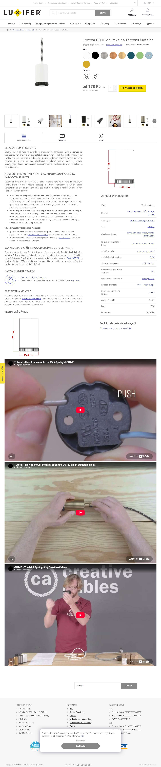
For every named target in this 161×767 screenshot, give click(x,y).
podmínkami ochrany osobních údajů (113, 692)
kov (152, 271)
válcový (151, 226)
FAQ (71, 709)
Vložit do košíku (134, 88)
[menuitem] (12, 24)
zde (82, 736)
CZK (149, 3)
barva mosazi (148, 243)
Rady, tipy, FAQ (99, 3)
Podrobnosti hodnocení (114, 45)
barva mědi (137, 243)
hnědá (144, 233)
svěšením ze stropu (145, 285)
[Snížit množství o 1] (115, 89)
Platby (72, 726)
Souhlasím (80, 746)
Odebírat (129, 686)
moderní (150, 251)
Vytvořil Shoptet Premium (147, 764)
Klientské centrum (77, 712)
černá (129, 233)
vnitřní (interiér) (148, 278)
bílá (134, 233)
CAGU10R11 (64, 237)
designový (141, 251)
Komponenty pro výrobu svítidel (117, 328)
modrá (151, 233)
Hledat (102, 13)
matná (151, 292)
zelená (146, 236)
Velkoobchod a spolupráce (80, 3)
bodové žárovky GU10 (38, 234)
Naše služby (113, 3)
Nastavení (80, 741)
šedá (139, 233)
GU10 (152, 257)
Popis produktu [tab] (23, 140)
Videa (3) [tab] (62, 140)
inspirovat (75, 280)
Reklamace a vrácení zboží (57, 3)
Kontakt (73, 716)
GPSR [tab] (101, 140)
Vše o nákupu (39, 3)
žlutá (152, 236)
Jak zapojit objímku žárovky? (34, 277)
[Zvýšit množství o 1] (115, 86)
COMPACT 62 (73, 258)
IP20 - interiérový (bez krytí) (142, 220)
